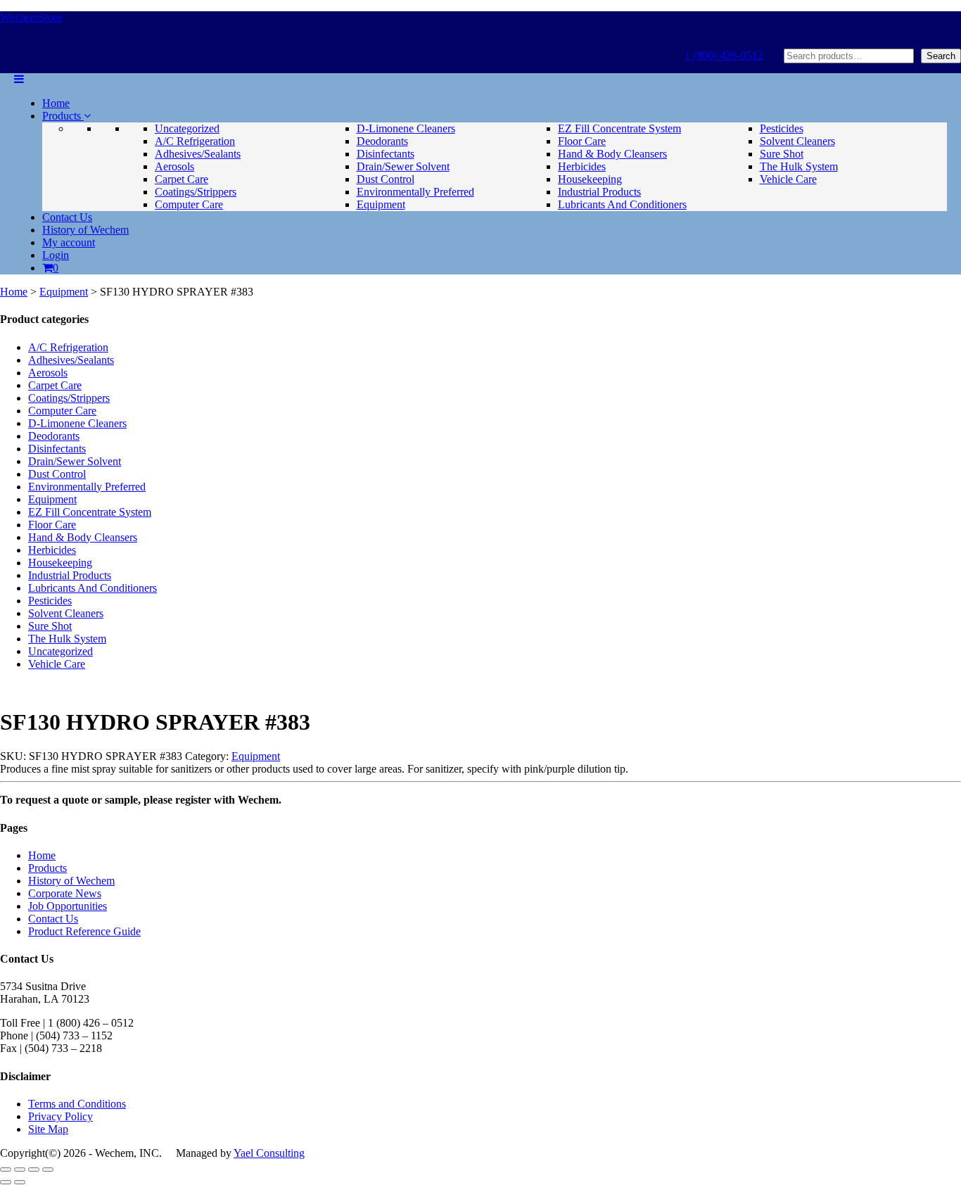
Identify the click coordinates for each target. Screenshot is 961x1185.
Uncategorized (187, 128)
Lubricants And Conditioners (622, 204)
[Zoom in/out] (5, 1169)
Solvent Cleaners (797, 141)
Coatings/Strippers (195, 192)
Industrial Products (599, 192)
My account (68, 242)
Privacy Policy (60, 1116)
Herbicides (582, 166)
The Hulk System (799, 166)
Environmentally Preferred (415, 192)
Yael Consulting (269, 1153)
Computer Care (189, 204)
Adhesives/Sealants (198, 154)
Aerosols (174, 166)
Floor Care (582, 141)
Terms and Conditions (77, 1104)
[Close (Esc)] (47, 1169)
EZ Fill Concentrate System (619, 128)
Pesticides (781, 128)
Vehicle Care (788, 179)
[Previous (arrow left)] (5, 1182)
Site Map (48, 1129)
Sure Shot (781, 154)
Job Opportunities (67, 906)
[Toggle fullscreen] (19, 1169)
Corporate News (64, 893)
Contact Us (67, 217)
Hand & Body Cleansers (612, 154)
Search (941, 56)
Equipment (381, 204)
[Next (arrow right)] (19, 1182)
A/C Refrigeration (195, 141)
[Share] (33, 1169)
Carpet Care (181, 179)
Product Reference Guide (84, 931)
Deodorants (382, 141)
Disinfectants (385, 154)
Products (63, 116)
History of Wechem (85, 230)
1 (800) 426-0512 (724, 55)
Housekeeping (590, 179)
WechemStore (31, 17)
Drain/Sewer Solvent (403, 166)
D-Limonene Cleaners (406, 128)
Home (56, 103)
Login (55, 255)
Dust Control (385, 179)
